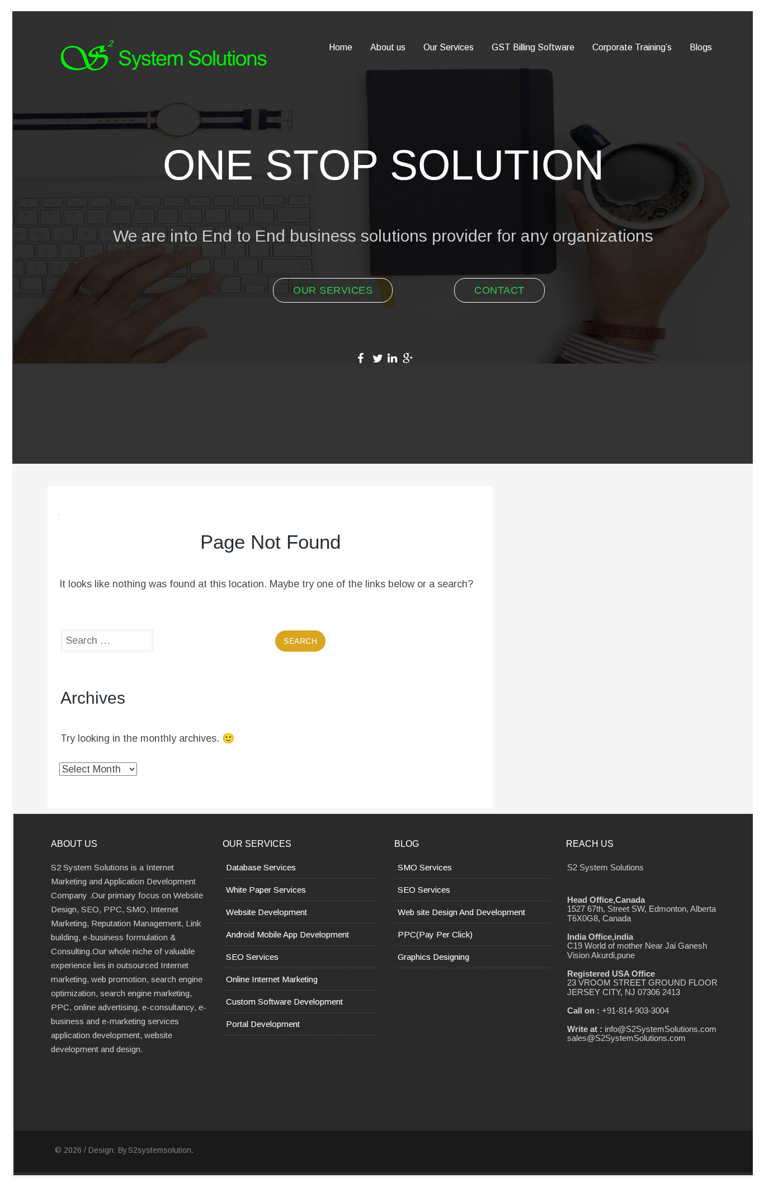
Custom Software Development (284, 1001)
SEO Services (252, 957)
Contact (499, 290)
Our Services (332, 290)
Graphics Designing (433, 957)
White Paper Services (266, 889)
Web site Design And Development (461, 912)
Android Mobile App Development (287, 934)
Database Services (261, 867)
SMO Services (425, 867)
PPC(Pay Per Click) (435, 934)
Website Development (266, 912)
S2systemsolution (159, 1150)
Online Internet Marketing (272, 979)
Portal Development (263, 1024)
